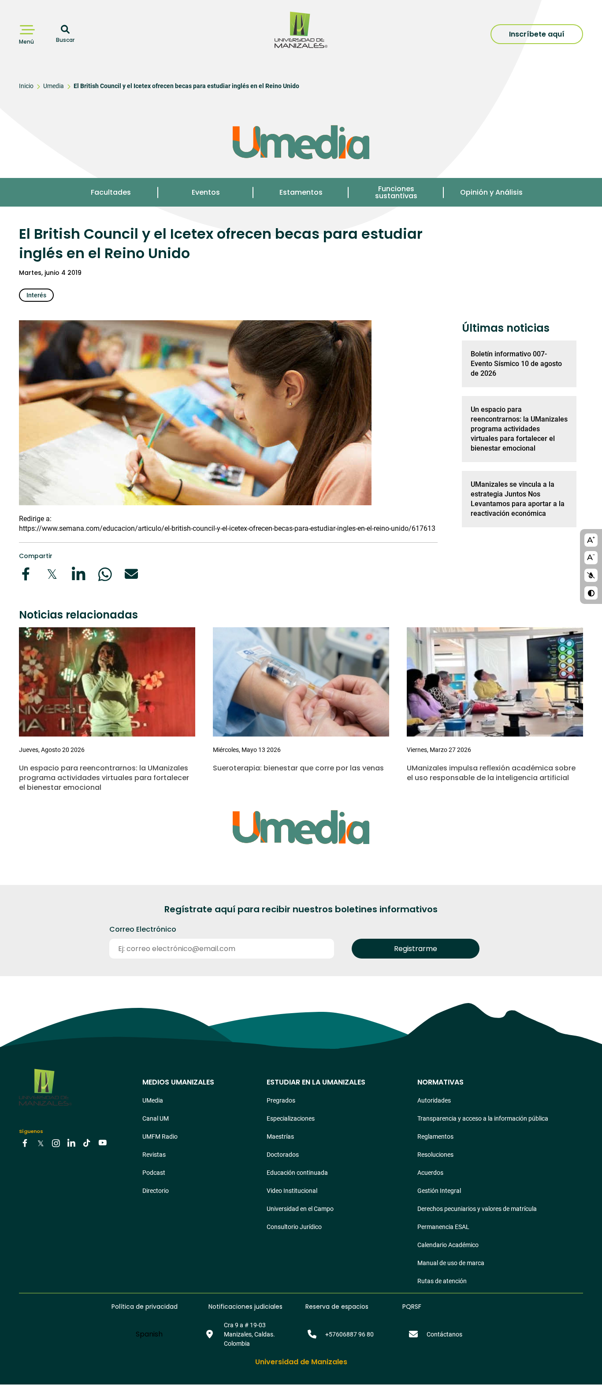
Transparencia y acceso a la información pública (482, 1118)
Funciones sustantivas (396, 192)
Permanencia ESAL (443, 1226)
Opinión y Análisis (491, 192)
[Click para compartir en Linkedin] (78, 574)
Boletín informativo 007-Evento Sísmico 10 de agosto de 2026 (516, 364)
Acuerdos (430, 1172)
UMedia (152, 1100)
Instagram (56, 1143)
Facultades (111, 192)
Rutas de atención (442, 1281)
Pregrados (281, 1100)
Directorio (155, 1190)
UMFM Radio (160, 1136)
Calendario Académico (448, 1244)
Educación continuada (297, 1172)
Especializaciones (291, 1118)
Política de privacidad (144, 1306)
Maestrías (280, 1136)
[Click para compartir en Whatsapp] (105, 574)
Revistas (154, 1154)
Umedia (53, 85)
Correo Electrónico (142, 929)
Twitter (40, 1143)
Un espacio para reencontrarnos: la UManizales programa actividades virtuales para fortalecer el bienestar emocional (519, 428)
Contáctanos (444, 1334)
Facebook (25, 1143)
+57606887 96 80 (349, 1334)
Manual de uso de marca (450, 1262)
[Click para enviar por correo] (131, 574)
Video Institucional (292, 1190)
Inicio (26, 85)
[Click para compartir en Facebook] (25, 574)
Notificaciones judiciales (245, 1306)
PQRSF (411, 1306)
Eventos (206, 192)
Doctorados (283, 1154)
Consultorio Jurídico (294, 1226)
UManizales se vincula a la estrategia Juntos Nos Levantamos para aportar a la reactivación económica (518, 499)
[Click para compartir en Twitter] (52, 574)
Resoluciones (435, 1154)
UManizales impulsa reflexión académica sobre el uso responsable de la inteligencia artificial (491, 773)
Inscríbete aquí (537, 34)
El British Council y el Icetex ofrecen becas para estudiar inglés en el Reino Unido (186, 85)
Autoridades (434, 1100)
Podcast (153, 1172)
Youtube (102, 1143)
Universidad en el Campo (300, 1208)
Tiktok (87, 1143)
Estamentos (301, 192)
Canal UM (155, 1118)
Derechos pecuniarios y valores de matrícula (477, 1208)
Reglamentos (435, 1136)
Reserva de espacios (336, 1306)
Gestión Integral (439, 1190)
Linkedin (71, 1143)
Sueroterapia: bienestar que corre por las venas (298, 768)
